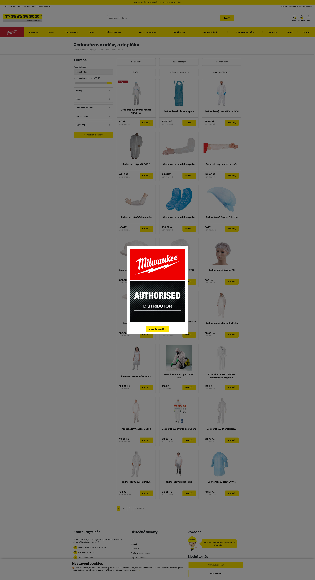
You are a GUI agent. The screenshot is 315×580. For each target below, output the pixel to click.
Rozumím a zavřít (157, 329)
